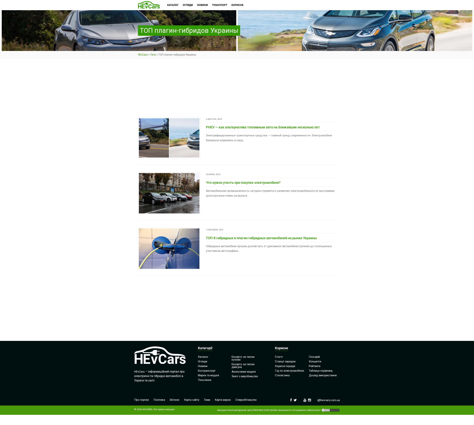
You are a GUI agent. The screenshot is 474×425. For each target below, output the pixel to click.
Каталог (203, 356)
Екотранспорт (207, 370)
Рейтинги (314, 366)
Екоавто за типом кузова (243, 358)
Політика (159, 399)
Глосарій (314, 356)
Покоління (204, 380)
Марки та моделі (208, 375)
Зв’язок (174, 399)
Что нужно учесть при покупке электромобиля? (243, 183)
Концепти (315, 361)
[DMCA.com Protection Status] (330, 410)
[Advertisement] (237, 89)
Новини (202, 366)
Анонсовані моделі (244, 371)
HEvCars (143, 54)
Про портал (141, 399)
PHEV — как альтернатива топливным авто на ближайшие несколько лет (263, 127)
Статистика (282, 375)
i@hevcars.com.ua (328, 400)
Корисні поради (285, 366)
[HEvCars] (149, 5)
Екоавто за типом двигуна (243, 366)
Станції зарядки (285, 361)
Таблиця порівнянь (321, 370)
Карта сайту (191, 399)
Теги (153, 54)
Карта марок (223, 399)
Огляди (202, 361)
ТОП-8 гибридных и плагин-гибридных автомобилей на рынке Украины (261, 238)
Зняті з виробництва (245, 376)
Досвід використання (323, 375)
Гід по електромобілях (289, 370)
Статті (279, 356)
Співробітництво (246, 399)
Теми (207, 399)
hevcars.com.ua (263, 410)
